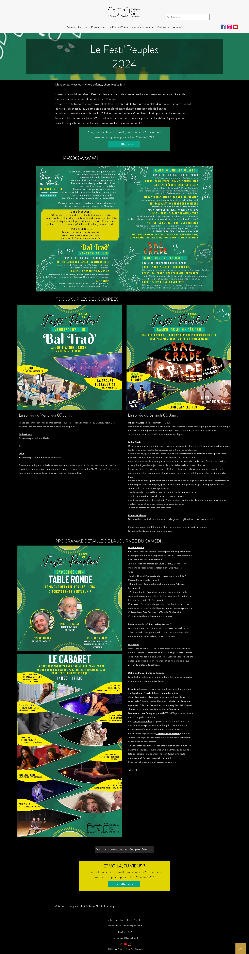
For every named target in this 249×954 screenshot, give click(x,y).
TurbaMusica (25, 434)
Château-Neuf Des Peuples (125, 920)
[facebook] (120, 944)
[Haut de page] (240, 948)
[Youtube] (125, 944)
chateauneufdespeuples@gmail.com (125, 925)
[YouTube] (235, 27)
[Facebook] (223, 27)
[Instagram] (229, 27)
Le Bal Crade (134, 442)
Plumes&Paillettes (137, 515)
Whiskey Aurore (136, 422)
